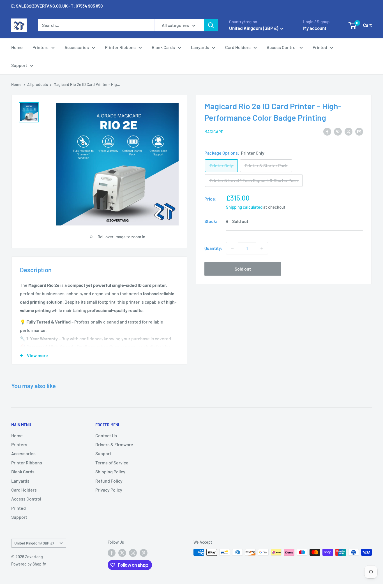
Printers (41, 47)
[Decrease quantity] (232, 248)
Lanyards (200, 47)
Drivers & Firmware (114, 444)
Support (19, 65)
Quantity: (213, 248)
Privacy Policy (108, 489)
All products (37, 84)
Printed (320, 47)
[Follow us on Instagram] (133, 553)
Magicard (213, 131)
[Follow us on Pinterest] (143, 553)
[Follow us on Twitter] (122, 553)
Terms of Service (111, 462)
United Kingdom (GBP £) (34, 543)
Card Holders (238, 47)
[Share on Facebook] (327, 131)
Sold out (243, 268)
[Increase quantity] (262, 248)
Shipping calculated (244, 207)
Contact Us (106, 435)
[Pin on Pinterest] (338, 131)
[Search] (211, 25)
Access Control (282, 47)
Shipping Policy (110, 471)
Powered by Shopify (28, 564)
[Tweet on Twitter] (348, 131)
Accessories (76, 47)
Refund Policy (109, 480)
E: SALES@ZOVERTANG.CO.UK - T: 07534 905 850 (57, 5)
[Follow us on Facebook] (112, 553)
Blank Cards (163, 47)
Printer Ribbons (120, 47)
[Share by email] (359, 131)
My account (314, 28)
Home (17, 47)
